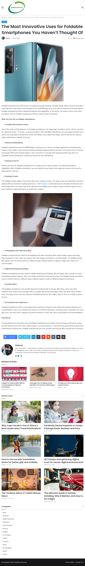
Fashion (5, 528)
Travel (5, 554)
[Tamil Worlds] (16, 7)
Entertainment (7, 525)
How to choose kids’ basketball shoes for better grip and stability (20, 461)
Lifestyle (5, 541)
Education (6, 522)
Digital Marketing (8, 519)
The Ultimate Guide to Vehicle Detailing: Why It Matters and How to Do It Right (63, 496)
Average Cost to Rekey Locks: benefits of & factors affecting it (42, 384)
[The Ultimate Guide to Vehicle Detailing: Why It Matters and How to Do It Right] (63, 479)
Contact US (79, 562)
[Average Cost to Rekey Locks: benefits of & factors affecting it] (42, 374)
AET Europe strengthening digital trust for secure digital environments (63, 461)
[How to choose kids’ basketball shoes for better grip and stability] (21, 446)
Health (5, 538)
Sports (5, 551)
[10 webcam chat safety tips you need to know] (70, 374)
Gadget (10, 17)
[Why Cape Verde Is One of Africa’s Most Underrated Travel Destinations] (21, 412)
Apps (4, 512)
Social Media (7, 548)
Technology (7, 535)
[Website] (16, 356)
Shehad (7, 38)
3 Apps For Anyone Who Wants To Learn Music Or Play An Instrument (13, 385)
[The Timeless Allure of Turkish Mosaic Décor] (21, 479)
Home (5, 17)
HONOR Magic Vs (42, 184)
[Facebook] (19, 356)
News (5, 544)
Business (6, 515)
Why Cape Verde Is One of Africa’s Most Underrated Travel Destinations (21, 427)
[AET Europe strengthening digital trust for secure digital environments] (63, 446)
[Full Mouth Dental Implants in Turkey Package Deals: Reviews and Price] (63, 412)
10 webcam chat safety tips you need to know (70, 384)
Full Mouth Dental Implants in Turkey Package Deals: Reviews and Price (63, 427)
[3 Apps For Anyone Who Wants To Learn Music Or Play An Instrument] (14, 374)
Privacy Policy (69, 562)
